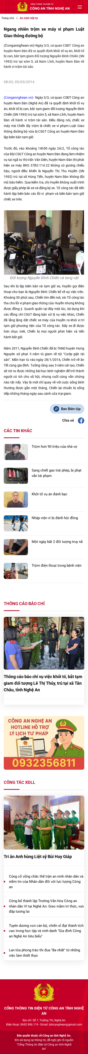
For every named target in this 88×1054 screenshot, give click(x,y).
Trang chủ (7, 18)
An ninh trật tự (29, 18)
